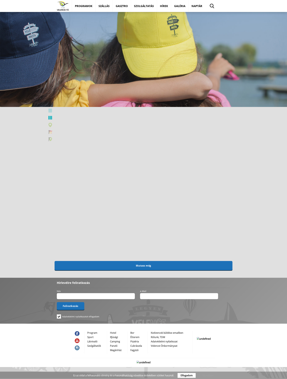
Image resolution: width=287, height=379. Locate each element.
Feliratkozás (70, 306)
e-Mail (143, 291)
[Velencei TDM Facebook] (78, 333)
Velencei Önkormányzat (164, 345)
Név (59, 291)
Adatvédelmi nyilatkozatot (75, 316)
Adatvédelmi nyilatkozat (164, 341)
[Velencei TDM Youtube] (78, 340)
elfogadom (80, 316)
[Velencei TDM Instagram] (78, 347)
